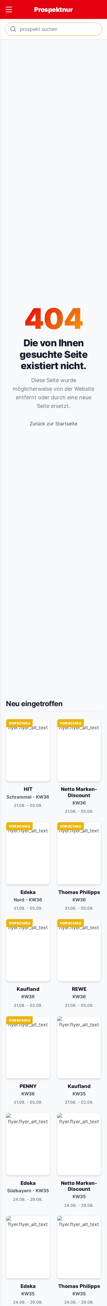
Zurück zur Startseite (53, 424)
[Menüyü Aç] (9, 9)
